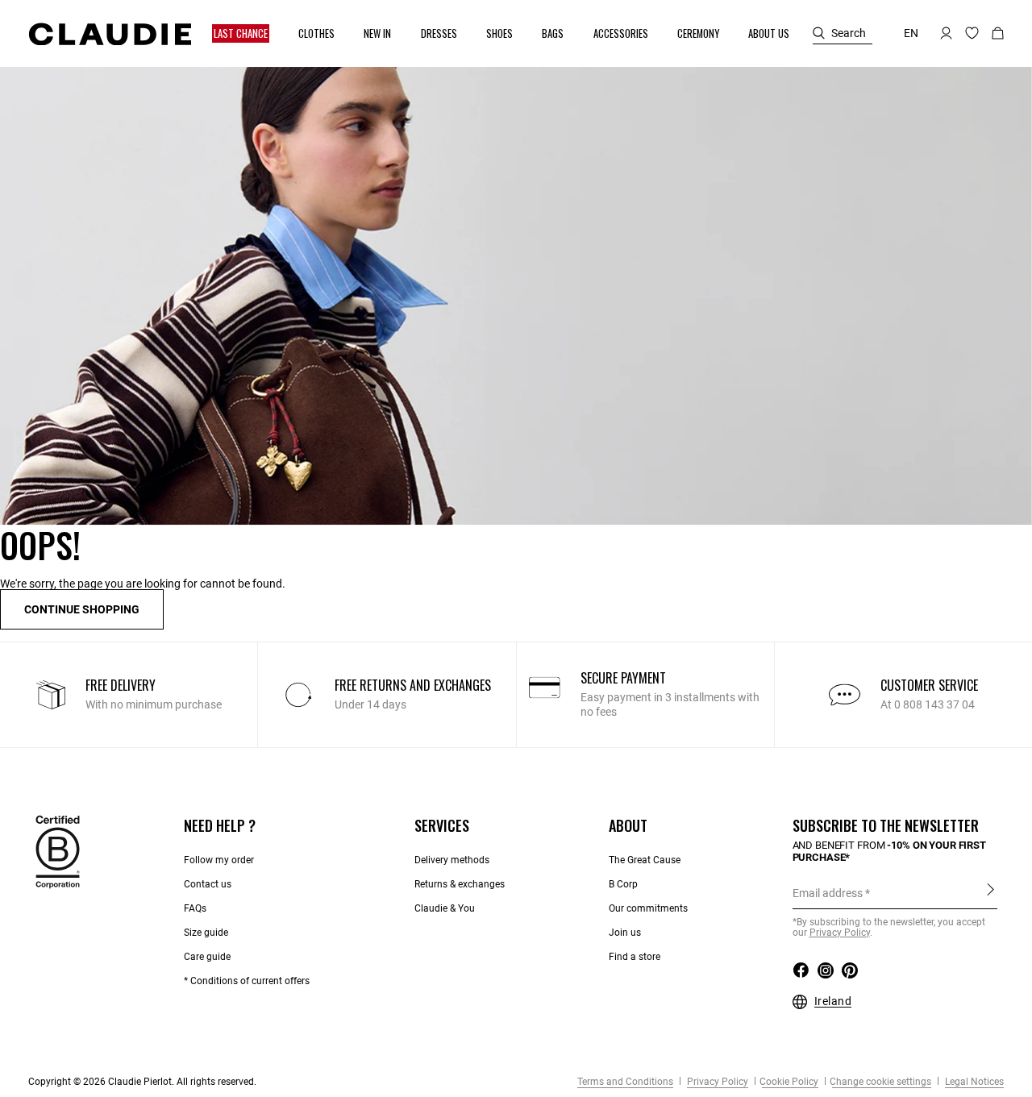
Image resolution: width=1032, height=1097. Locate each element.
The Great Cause (644, 860)
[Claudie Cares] (57, 851)
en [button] (911, 33)
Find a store (634, 956)
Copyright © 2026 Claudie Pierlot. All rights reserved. (142, 1081)
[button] (242, 33)
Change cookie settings (880, 1081)
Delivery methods (451, 860)
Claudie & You (444, 908)
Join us (625, 932)
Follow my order (219, 860)
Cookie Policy (788, 1081)
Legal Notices (973, 1081)
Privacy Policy (716, 1081)
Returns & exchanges (459, 884)
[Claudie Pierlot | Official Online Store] (109, 34)
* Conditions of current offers (247, 981)
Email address (828, 893)
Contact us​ (207, 884)
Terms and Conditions (625, 1081)
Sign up (990, 892)
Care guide (207, 956)
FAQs (195, 908)
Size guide (206, 932)
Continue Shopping (81, 609)
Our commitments (648, 908)
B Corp (623, 884)
